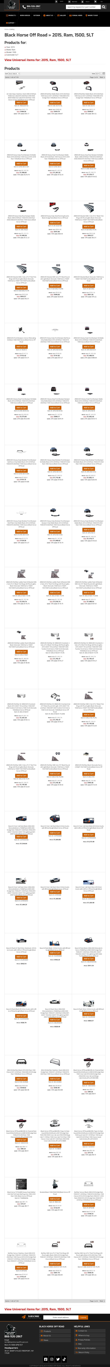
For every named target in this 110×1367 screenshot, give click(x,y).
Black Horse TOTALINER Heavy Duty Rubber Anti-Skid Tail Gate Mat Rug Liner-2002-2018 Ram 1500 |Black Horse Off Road (21, 1194)
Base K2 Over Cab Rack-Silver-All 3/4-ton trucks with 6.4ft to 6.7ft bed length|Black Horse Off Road (89, 889)
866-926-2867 (13, 1336)
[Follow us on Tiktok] (64, 1359)
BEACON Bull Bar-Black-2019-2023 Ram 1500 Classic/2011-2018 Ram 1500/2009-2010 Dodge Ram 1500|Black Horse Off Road (21, 1072)
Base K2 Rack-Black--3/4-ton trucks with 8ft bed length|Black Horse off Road (55, 949)
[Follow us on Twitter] (58, 1359)
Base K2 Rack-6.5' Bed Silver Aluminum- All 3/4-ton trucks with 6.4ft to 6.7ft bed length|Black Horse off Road (21, 950)
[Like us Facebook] (45, 1359)
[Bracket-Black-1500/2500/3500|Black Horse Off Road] (55, 1184)
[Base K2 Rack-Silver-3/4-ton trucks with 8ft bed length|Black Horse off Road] (89, 1001)
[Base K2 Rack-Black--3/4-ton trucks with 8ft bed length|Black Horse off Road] (55, 940)
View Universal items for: (38, 1309)
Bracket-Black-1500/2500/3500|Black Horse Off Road (55, 1193)
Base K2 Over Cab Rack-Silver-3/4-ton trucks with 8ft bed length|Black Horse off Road (55, 888)
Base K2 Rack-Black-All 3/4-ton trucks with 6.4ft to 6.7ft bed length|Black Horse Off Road (21, 1010)
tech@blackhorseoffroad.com (16, 1342)
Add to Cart (21, 837)
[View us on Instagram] (51, 1359)
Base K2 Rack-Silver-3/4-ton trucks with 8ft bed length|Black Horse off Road (89, 1010)
